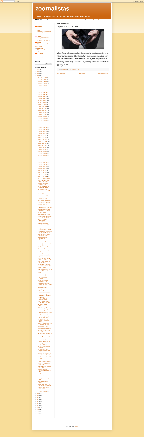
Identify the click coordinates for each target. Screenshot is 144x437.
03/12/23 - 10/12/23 (42, 85)
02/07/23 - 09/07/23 (42, 127)
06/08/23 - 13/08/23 (42, 118)
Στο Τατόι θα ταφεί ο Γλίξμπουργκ (42, 305)
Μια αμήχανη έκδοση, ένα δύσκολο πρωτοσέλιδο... (44, 187)
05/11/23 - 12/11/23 (42, 92)
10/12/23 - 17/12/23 (42, 83)
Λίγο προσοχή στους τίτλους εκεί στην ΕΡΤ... (44, 251)
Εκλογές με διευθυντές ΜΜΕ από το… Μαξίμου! (44, 181)
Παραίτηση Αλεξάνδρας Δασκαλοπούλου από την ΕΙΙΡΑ (44, 350)
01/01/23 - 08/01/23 (42, 391)
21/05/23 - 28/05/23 (42, 139)
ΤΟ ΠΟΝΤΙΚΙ (40, 57)
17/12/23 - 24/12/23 (42, 81)
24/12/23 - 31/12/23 (42, 79)
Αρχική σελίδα (82, 73)
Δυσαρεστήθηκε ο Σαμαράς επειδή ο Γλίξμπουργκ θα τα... (44, 255)
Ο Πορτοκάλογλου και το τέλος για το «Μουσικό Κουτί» (45, 232)
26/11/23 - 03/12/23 (42, 87)
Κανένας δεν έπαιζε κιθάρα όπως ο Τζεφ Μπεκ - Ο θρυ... (45, 259)
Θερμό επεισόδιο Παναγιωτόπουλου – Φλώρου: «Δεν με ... (43, 298)
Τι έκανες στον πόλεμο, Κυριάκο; (43, 382)
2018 (38, 401)
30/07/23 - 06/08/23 (42, 120)
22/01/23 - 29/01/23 (42, 172)
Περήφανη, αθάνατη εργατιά (44, 248)
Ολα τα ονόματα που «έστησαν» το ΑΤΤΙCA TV (44, 288)
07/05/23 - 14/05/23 (42, 143)
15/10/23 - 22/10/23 (42, 98)
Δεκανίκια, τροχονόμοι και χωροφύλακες (43, 388)
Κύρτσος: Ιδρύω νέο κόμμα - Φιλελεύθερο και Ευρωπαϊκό (45, 206)
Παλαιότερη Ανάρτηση (103, 73)
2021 (38, 395)
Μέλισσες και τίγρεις (41, 27)
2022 (38, 393)
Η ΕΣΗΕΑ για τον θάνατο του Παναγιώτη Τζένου (44, 344)
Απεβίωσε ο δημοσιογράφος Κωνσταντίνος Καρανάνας (44, 210)
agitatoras (39, 26)
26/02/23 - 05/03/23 (42, 162)
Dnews (38, 30)
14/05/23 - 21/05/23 (42, 141)
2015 (38, 407)
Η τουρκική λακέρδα (42, 212)
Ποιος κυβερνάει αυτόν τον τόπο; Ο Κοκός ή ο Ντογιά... (44, 229)
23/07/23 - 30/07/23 (42, 122)
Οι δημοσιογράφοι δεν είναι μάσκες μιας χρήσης (44, 235)
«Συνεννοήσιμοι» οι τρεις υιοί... (45, 245)
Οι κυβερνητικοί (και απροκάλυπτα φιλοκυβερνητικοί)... (43, 220)
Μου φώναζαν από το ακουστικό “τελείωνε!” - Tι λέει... (44, 191)
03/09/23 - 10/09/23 (42, 110)
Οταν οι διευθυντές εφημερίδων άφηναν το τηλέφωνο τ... (45, 340)
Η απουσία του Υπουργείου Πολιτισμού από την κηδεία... (45, 265)
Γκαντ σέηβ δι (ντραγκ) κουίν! (44, 200)
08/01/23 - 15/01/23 (42, 176)
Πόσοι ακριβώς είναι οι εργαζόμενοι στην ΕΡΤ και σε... (44, 225)
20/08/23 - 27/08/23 (42, 114)
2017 (38, 403)
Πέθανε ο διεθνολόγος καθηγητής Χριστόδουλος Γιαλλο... (44, 370)
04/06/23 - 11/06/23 (42, 135)
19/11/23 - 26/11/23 (42, 89)
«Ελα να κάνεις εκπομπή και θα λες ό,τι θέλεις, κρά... (45, 317)
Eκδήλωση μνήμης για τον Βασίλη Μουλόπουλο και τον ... (45, 284)
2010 (38, 417)
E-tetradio (39, 36)
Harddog (39, 42)
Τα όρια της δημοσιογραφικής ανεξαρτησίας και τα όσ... (44, 291)
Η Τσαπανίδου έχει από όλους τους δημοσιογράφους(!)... (44, 354)
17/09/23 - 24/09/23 (42, 106)
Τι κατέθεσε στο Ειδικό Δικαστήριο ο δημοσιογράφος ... (43, 238)
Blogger (76, 426)
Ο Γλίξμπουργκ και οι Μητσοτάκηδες (42, 273)
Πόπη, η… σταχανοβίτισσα (44, 178)
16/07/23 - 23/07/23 (42, 124)
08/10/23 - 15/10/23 (42, 100)
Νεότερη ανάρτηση (61, 73)
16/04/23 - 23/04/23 (42, 149)
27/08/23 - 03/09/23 (42, 112)
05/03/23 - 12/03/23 (42, 161)
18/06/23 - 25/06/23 (42, 131)
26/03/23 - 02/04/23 (42, 155)
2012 (38, 413)
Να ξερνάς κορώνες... (42, 204)
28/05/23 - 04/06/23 (42, 137)
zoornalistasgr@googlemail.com (93, 19)
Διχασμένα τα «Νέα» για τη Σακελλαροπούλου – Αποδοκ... (44, 277)
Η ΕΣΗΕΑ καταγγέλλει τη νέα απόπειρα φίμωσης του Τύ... (45, 308)
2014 (38, 409)
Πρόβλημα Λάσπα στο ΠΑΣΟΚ (44, 328)
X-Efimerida (40, 48)
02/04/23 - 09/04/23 (42, 153)
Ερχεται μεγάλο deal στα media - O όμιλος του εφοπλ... (45, 217)
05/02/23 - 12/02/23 (42, 168)
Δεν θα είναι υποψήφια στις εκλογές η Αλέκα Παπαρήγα (44, 242)
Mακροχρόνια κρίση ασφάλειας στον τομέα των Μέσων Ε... (45, 334)
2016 (38, 405)
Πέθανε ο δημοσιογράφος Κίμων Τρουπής (43, 184)
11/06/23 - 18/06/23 (42, 133)
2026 (38, 69)
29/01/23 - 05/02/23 (42, 170)
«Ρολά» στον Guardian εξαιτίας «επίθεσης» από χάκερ (45, 324)
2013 (38, 411)
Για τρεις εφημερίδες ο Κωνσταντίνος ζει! (43, 281)
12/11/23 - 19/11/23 (42, 91)
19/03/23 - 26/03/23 (42, 157)
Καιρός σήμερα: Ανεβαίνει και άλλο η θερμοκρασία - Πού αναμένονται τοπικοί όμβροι (44, 33)
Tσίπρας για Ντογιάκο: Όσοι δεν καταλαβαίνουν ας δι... (45, 270)
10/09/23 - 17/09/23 (42, 108)
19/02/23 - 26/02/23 (42, 164)
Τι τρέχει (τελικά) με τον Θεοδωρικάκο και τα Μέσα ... (45, 311)
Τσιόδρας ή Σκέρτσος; (43, 314)
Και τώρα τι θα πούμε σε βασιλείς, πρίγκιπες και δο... (44, 294)
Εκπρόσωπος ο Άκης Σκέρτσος (45, 246)
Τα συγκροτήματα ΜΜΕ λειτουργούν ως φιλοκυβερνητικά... (43, 197)
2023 (38, 75)
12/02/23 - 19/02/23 (42, 166)
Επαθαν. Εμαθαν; (42, 267)
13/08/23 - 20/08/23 (42, 116)
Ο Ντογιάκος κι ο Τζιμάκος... (44, 202)
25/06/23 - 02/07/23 (42, 129)
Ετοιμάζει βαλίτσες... (42, 194)
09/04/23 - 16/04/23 (42, 151)
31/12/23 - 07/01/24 (42, 77)
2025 (38, 71)
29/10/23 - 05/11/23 (42, 94)
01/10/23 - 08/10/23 (42, 102)
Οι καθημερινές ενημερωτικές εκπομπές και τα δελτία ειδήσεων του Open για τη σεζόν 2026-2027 (44, 39)
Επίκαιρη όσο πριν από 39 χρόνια (44, 43)
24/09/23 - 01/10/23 (42, 104)
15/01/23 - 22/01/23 (42, 174)
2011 (38, 415)
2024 (38, 73)
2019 (38, 399)
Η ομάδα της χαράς (41, 54)
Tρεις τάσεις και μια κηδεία (44, 214)
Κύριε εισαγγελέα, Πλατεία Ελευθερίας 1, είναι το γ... (44, 302)
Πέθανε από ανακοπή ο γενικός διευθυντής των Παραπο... (45, 360)
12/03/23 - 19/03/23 (42, 159)
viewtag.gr (39, 46)
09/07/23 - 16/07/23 (42, 126)
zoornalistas (52, 8)
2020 (38, 397)
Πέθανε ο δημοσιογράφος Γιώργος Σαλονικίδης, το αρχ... (44, 378)
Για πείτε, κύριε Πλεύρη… (43, 326)
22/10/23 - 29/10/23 (42, 96)
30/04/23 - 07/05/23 (42, 145)
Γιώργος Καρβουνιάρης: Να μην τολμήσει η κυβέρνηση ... (45, 385)
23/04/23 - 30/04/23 (42, 147)
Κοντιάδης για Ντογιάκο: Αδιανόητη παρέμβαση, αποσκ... (44, 320)
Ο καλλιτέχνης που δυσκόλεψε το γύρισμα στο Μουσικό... (44, 357)
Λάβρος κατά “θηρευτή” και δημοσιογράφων (44, 262)
